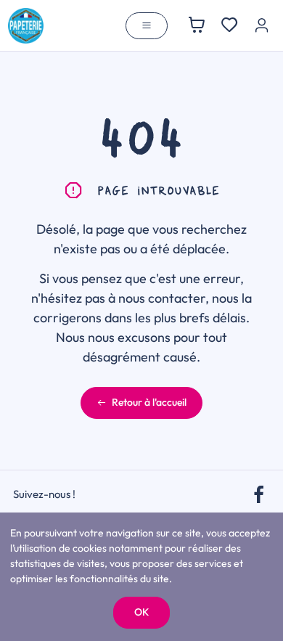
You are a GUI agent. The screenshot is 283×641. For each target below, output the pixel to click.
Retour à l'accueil (149, 402)
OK (141, 611)
